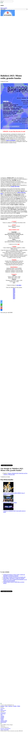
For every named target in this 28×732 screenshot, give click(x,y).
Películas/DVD (3, 710)
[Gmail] (14, 308)
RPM (1, 714)
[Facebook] (14, 301)
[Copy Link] (14, 306)
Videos (2, 719)
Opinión (2, 717)
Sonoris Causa (3, 712)
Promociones (3, 722)
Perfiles (2, 718)
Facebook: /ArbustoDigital (5, 728)
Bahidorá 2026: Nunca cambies (10, 502)
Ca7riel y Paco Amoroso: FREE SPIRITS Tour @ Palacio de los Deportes (14, 493)
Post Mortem (3, 713)
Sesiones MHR (4, 720)
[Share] (14, 310)
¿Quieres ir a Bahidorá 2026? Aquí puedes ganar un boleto (14, 511)
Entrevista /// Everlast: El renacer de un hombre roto (14, 577)
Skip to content (4, 8)
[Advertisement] (14, 30)
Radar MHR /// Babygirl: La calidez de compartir (13, 578)
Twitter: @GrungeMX (5, 729)
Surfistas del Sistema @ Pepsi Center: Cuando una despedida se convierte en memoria (14, 575)
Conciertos (3, 708)
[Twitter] (14, 303)
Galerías (2, 716)
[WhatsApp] (14, 305)
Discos (2, 709)
